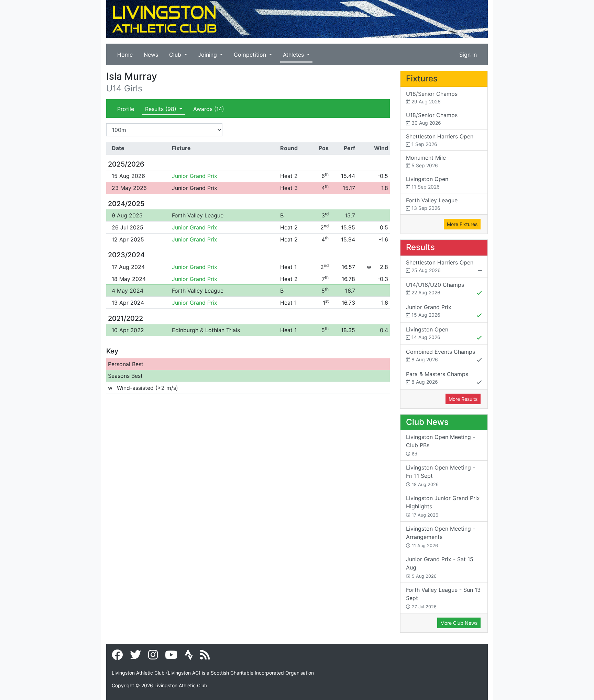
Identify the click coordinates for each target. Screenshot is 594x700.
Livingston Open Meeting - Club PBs (440, 444)
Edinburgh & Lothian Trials (206, 330)
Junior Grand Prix (194, 175)
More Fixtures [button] (462, 224)
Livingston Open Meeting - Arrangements (440, 536)
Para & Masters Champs (437, 378)
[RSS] (205, 656)
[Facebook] (117, 656)
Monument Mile (426, 161)
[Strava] (189, 656)
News (151, 54)
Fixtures (422, 78)
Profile (125, 108)
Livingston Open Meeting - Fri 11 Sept (440, 475)
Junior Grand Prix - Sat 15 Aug (439, 567)
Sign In (468, 54)
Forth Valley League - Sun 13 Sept (443, 597)
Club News (427, 422)
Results (160, 108)
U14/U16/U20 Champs (435, 288)
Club (176, 54)
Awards (208, 108)
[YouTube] (171, 656)
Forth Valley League (197, 215)
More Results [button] (463, 399)
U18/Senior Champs (432, 97)
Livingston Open (427, 183)
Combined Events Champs (440, 355)
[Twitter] (135, 656)
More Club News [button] (458, 623)
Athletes (294, 54)
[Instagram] (153, 656)
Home (125, 54)
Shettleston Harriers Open (439, 140)
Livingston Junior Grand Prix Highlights (443, 506)
